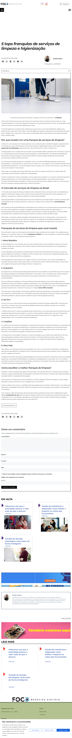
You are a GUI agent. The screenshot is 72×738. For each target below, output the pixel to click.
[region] (36, 728)
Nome (3, 454)
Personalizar (35, 730)
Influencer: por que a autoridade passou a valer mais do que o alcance (17, 508)
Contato (42, 714)
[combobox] (64, 4)
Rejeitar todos (49, 730)
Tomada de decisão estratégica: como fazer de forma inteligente (17, 541)
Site (2, 467)
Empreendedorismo (8, 405)
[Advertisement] (36, 25)
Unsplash (58, 117)
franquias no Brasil (35, 234)
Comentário (5, 436)
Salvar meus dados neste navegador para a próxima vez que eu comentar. (27, 474)
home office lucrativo (45, 288)
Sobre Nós (43, 711)
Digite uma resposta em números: (12, 477)
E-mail (3, 461)
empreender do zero (12, 395)
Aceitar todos (63, 730)
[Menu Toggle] (69, 10)
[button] (2, 61)
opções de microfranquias (10, 148)
